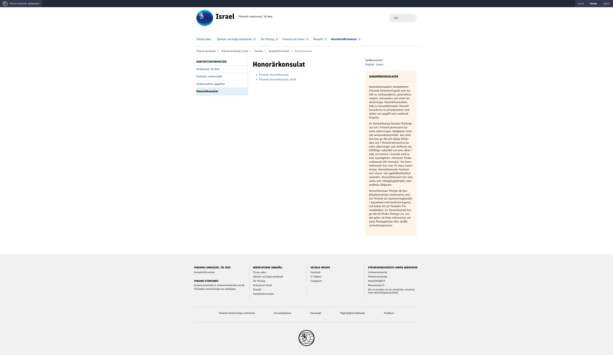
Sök (412, 18)
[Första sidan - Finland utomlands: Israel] (204, 17)
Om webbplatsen (282, 313)
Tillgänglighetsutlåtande (352, 313)
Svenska (258, 51)
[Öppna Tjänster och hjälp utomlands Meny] (254, 39)
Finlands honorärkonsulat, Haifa (277, 79)
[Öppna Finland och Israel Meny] (307, 39)
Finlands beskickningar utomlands (237, 313)
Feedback (389, 313)
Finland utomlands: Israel (234, 51)
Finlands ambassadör (209, 76)
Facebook (315, 272)
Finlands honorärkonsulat (274, 74)
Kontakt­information (278, 51)
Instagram (316, 280)
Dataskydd (315, 313)
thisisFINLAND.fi (376, 280)
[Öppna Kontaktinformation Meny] (359, 39)
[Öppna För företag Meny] (277, 39)
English (606, 3)
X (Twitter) (316, 276)
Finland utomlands (206, 51)
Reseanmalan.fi (376, 285)
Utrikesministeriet (377, 272)
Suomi (581, 3)
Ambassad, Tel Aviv (207, 69)
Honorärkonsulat (207, 91)
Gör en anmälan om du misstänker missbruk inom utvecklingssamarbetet (391, 291)
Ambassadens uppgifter (210, 84)
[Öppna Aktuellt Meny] (325, 39)
